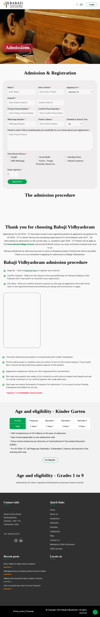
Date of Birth (44, 87)
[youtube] (11, 540)
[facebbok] (6, 540)
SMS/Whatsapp (18, 161)
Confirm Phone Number (49, 109)
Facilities (54, 527)
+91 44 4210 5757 (12, 534)
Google (14, 157)
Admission (54, 523)
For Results (50, 460)
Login (91, 4)
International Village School (20, 244)
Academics (55, 518)
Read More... (8, 567)
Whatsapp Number (16, 119)
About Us (54, 514)
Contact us (55, 540)
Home (52, 510)
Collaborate (55, 531)
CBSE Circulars (56, 549)
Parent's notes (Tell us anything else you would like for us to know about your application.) (48, 130)
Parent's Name (45, 119)
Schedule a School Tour (77, 119)
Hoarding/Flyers (74, 157)
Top (95, 612)
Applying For (73, 87)
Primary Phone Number (18, 109)
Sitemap (30, 611)
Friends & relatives (75, 161)
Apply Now (17, 181)
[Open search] (77, 5)
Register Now (31, 270)
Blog (52, 536)
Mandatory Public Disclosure (62, 544)
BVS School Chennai (12, 55)
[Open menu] (81, 4)
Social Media (44, 157)
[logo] (13, 5)
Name (11, 87)
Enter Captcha (15, 170)
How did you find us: (17, 154)
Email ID (12, 98)
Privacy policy (19, 611)
